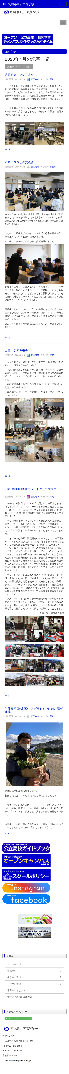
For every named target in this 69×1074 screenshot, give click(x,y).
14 (8, 149)
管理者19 (34, 166)
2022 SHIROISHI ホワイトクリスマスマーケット (33, 490)
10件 (27, 66)
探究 (52, 79)
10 (8, 475)
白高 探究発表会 (16, 350)
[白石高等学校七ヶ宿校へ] (35, 918)
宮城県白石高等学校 (21, 4)
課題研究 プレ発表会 (19, 74)
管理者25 (34, 79)
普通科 (53, 166)
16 (8, 337)
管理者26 (34, 496)
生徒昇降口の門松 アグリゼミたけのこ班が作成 (34, 710)
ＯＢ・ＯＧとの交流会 (19, 162)
